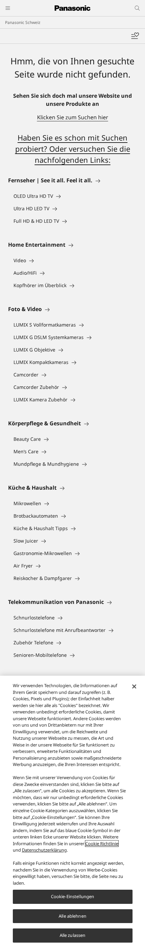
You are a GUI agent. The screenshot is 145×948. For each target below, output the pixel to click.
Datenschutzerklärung (44, 850)
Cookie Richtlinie (101, 843)
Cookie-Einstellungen (72, 896)
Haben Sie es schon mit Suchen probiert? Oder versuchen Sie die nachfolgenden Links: (72, 148)
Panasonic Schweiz (22, 22)
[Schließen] (134, 686)
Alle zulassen (73, 935)
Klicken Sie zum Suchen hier (72, 117)
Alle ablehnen (72, 916)
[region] (72, 812)
